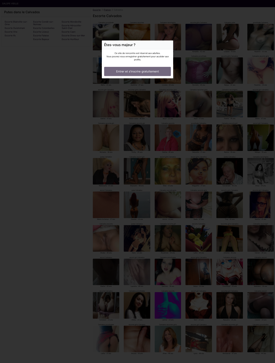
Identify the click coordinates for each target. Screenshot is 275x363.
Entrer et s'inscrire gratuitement (137, 71)
